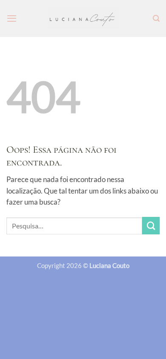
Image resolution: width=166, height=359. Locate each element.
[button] (11, 18)
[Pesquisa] (156, 18)
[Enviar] (151, 225)
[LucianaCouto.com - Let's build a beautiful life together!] (83, 18)
